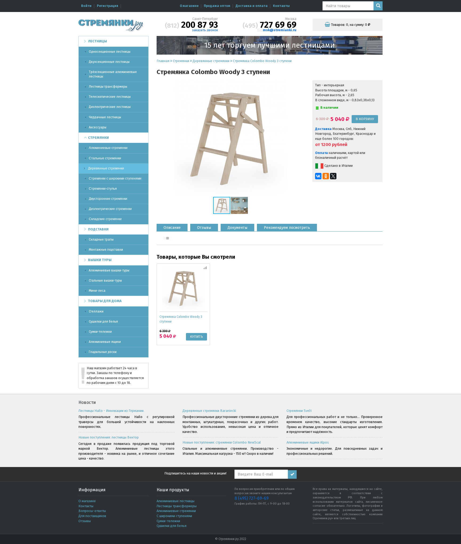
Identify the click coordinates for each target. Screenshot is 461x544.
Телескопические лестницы (110, 97)
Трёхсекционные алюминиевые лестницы (113, 74)
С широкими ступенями (174, 516)
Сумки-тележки (100, 332)
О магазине (189, 6)
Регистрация (107, 6)
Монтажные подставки (106, 249)
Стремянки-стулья (103, 188)
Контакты (281, 6)
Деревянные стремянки (106, 168)
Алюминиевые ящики (105, 342)
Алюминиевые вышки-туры (109, 270)
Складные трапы (101, 239)
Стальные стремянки (105, 158)
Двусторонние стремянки (108, 199)
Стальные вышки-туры (105, 280)
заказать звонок (205, 30)
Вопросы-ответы (92, 511)
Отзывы (84, 521)
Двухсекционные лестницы (109, 62)
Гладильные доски (103, 352)
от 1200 (323, 144)
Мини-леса (97, 291)
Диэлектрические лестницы (110, 107)
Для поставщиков (92, 516)
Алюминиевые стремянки (108, 148)
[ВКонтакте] (318, 176)
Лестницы (97, 41)
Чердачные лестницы (105, 117)
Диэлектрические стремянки (110, 209)
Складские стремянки (105, 219)
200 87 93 (191, 25)
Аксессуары (97, 127)
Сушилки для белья (103, 321)
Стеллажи (96, 311)
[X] (333, 176)
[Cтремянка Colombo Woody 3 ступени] (183, 288)
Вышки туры (100, 260)
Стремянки (98, 138)
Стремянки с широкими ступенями (115, 178)
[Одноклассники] (326, 176)
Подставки (98, 229)
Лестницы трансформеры (108, 86)
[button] (299, 138)
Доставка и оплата (252, 6)
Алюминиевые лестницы (175, 501)
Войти (86, 6)
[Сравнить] (205, 267)
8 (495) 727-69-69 (252, 498)
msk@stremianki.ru (279, 30)
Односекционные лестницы (109, 52)
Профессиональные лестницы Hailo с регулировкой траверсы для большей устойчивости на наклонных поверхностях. (126, 422)
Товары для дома (105, 301)
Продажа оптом (217, 6)
